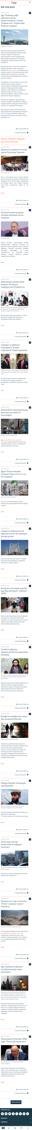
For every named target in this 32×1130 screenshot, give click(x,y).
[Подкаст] (27, 1113)
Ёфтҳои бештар (16, 1102)
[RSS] (24, 1113)
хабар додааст (13, 70)
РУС (22, 1128)
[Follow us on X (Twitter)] (16, 1113)
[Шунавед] (8, 1128)
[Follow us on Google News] (2, 1113)
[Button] (22, 129)
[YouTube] (15, 1128)
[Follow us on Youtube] (9, 1113)
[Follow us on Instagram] (13, 1113)
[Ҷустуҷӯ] (28, 1128)
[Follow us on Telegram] (20, 1113)
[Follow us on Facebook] (6, 1113)
